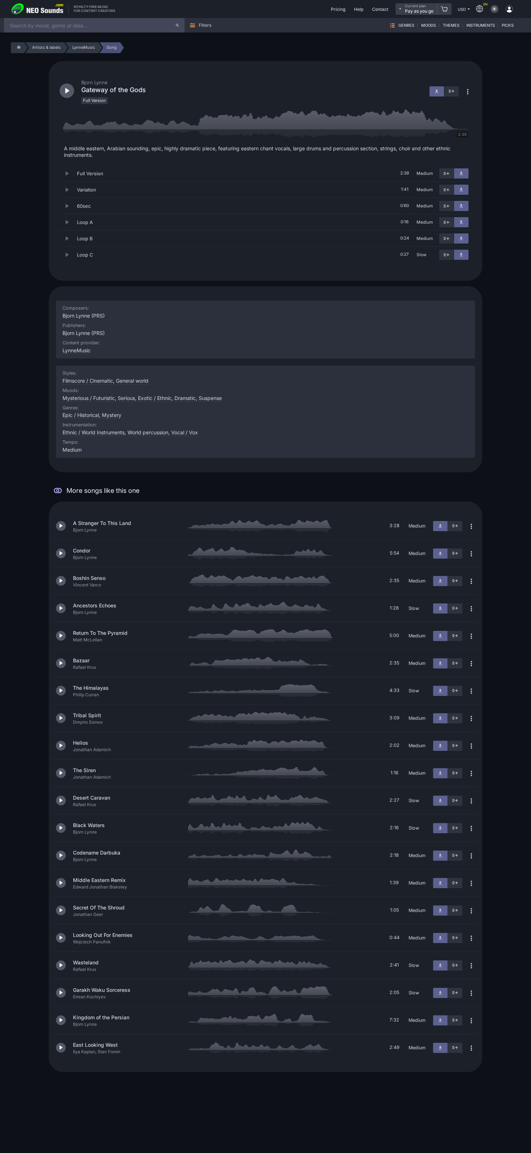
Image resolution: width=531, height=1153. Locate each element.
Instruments (480, 25)
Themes (451, 25)
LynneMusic (76, 350)
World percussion (148, 432)
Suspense (210, 398)
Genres (406, 25)
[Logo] (37, 9)
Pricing (338, 9)
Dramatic (185, 398)
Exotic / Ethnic (155, 398)
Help (358, 9)
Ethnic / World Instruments (93, 432)
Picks (508, 25)
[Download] (461, 173)
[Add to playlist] (446, 173)
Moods (428, 25)
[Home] (17, 47)
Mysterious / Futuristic (88, 398)
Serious (126, 398)
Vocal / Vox (184, 432)
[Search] (177, 25)
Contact (380, 9)
